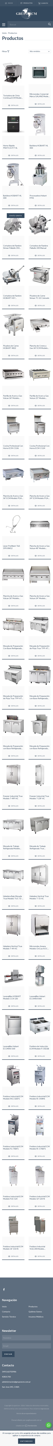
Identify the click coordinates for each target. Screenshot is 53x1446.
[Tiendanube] (26, 1426)
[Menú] (3, 24)
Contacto (6, 1311)
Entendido (26, 1441)
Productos (33, 1306)
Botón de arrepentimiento (26, 1413)
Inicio (4, 33)
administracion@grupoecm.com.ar (16, 1382)
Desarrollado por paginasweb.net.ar (27, 1420)
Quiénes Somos (35, 1311)
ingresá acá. (44, 1409)
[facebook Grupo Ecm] (4, 1289)
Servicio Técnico (9, 1316)
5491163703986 (9, 1371)
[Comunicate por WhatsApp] (49, 1425)
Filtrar (4, 51)
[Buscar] (49, 24)
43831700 (6, 1377)
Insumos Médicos (36, 1316)
